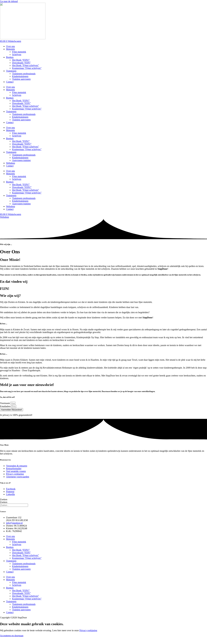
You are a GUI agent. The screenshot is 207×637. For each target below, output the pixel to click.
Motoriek (10, 49)
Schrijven (16, 54)
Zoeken (3, 499)
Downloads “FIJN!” (22, 144)
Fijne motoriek (19, 51)
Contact (9, 81)
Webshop (10, 163)
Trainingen (11, 71)
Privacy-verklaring (88, 630)
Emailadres (5, 406)
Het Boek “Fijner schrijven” (25, 65)
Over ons (10, 46)
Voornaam (5, 403)
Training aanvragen (21, 79)
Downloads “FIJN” (21, 62)
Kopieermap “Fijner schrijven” (27, 68)
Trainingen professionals (23, 73)
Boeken (9, 57)
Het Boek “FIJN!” (21, 60)
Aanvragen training (21, 160)
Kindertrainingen (20, 76)
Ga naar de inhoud (9, 1)
